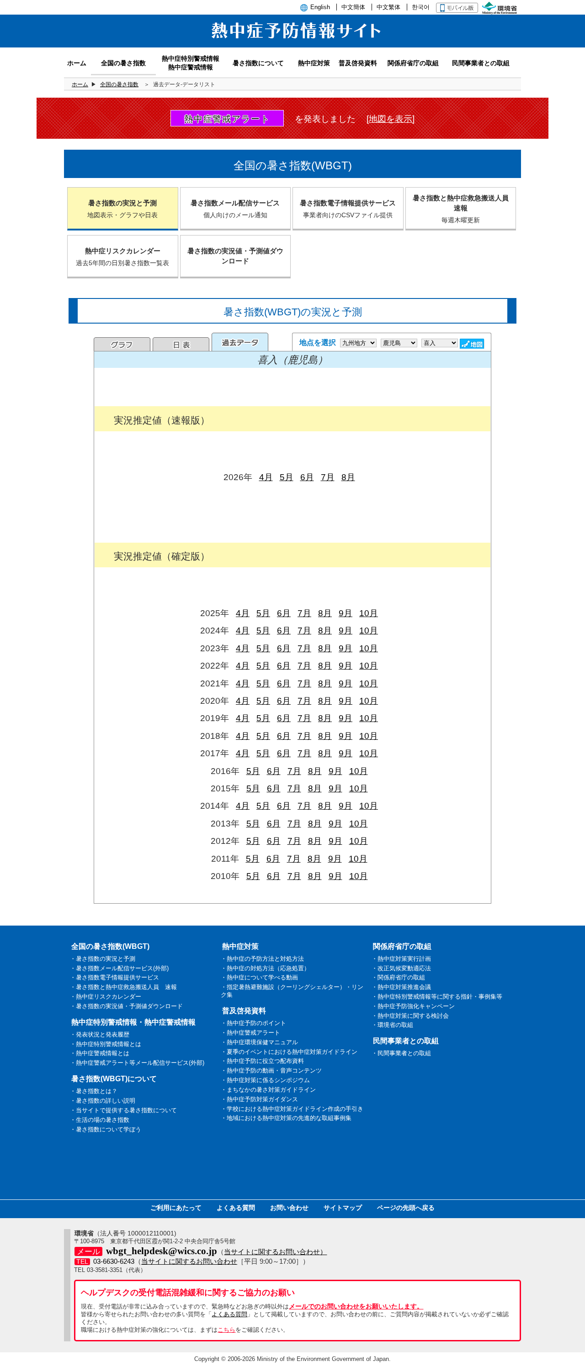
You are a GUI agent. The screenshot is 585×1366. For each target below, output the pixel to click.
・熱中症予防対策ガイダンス (259, 1099)
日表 (181, 344)
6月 (307, 477)
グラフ (122, 344)
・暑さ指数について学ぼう (105, 1129)
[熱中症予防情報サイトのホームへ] (292, 42)
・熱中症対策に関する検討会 (410, 1015)
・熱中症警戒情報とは (99, 1053)
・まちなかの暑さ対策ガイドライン (268, 1089)
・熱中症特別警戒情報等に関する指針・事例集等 (437, 996)
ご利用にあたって (176, 1207)
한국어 (421, 7)
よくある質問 (236, 1207)
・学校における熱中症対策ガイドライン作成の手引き (292, 1108)
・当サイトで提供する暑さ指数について (123, 1110)
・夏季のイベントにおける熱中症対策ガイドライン (289, 1051)
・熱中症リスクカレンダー (105, 996)
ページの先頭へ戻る (406, 1207)
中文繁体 (388, 7)
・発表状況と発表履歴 (99, 1034)
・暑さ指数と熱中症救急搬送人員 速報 (123, 987)
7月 (328, 477)
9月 (345, 613)
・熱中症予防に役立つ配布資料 (262, 1060)
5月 (286, 477)
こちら (226, 1329)
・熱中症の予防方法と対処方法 (262, 958)
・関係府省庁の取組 (398, 977)
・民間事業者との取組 (401, 1053)
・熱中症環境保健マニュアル (259, 1042)
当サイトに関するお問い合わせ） (275, 1252)
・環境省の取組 (392, 1024)
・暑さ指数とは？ (93, 1091)
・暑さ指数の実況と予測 (102, 958)
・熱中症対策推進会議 (401, 987)
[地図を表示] (391, 119)
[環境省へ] (500, 7)
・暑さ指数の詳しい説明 (102, 1100)
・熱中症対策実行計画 (401, 958)
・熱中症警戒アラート (250, 1032)
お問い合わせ (289, 1207)
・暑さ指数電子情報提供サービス (114, 977)
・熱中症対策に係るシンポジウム (265, 1080)
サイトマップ (343, 1207)
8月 (348, 477)
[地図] (473, 344)
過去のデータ (240, 342)
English (320, 7)
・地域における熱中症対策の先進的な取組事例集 (286, 1118)
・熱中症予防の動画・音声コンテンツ (271, 1070)
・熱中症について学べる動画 (259, 977)
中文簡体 (353, 7)
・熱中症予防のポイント (253, 1023)
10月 (368, 613)
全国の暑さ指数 (119, 84)
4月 (266, 477)
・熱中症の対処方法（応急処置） (265, 968)
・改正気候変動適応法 (401, 968)
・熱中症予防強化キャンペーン (413, 1006)
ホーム (80, 84)
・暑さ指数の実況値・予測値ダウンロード (126, 1006)
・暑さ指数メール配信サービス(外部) (119, 968)
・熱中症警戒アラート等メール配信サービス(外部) (137, 1062)
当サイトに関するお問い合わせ (189, 1261)
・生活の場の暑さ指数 (99, 1119)
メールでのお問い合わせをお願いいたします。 (356, 1306)
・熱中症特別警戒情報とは (105, 1044)
